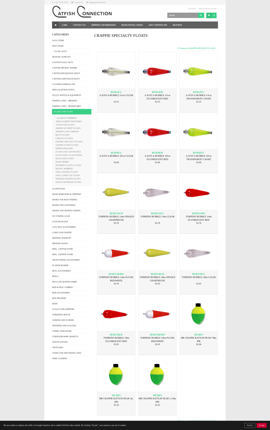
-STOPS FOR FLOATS (65, 125)
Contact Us (78, 2)
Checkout (192, 8)
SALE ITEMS (58, 40)
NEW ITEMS (57, 46)
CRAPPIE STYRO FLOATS (67, 145)
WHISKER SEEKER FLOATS (68, 179)
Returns (177, 25)
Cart (64, 25)
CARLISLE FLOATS (64, 138)
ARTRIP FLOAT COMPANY (67, 132)
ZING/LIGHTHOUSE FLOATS (68, 182)
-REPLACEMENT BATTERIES (69, 121)
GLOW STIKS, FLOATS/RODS (69, 155)
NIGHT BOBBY (62, 162)
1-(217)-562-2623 (61, 2)
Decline (250, 425)
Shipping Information (97, 2)
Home (55, 24)
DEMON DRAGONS (64, 148)
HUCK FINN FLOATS (65, 159)
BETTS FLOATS (63, 135)
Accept (261, 425)
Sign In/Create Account (208, 8)
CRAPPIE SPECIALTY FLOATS (69, 142)
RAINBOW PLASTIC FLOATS (68, 165)
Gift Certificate (158, 25)
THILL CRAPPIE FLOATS (67, 172)
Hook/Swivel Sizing (132, 25)
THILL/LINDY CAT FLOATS (68, 175)
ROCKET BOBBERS (64, 169)
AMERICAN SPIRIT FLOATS (68, 128)
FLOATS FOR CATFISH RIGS (68, 152)
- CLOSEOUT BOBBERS (66, 118)
